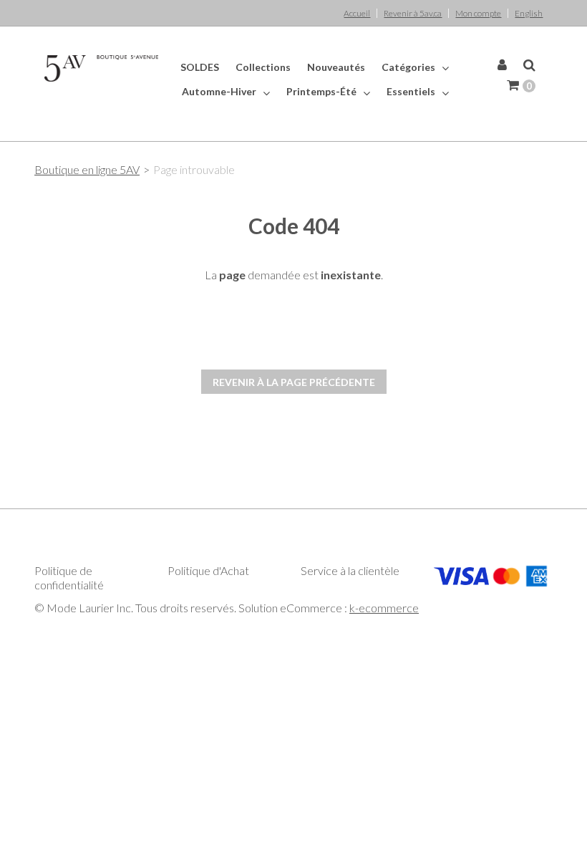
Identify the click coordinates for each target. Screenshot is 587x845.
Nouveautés (336, 67)
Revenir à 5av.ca (413, 13)
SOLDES (199, 67)
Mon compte (478, 13)
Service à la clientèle (350, 570)
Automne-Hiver (220, 91)
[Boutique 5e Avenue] (101, 68)
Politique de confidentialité (69, 578)
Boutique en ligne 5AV (87, 169)
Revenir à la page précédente (294, 382)
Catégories (409, 67)
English (529, 13)
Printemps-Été (322, 91)
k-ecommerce (384, 607)
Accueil (357, 13)
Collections (263, 67)
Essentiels (412, 91)
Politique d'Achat (208, 570)
